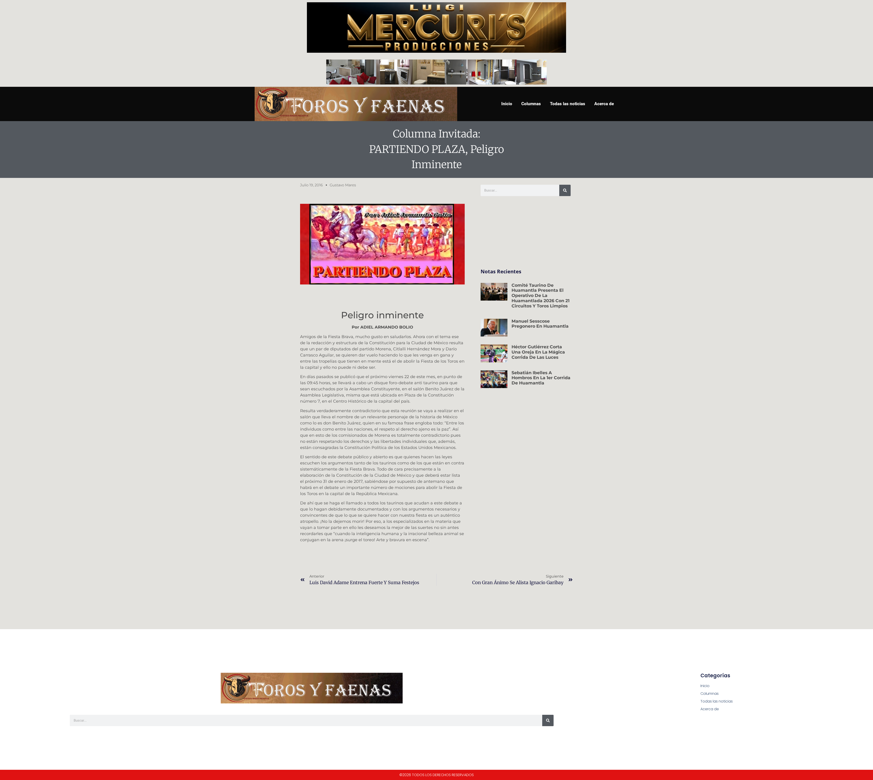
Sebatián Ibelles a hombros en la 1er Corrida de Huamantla (541, 378)
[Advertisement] (526, 232)
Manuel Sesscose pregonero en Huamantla (540, 324)
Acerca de (604, 103)
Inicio (506, 103)
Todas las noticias (567, 103)
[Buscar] (565, 190)
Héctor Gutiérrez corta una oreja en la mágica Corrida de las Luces (538, 352)
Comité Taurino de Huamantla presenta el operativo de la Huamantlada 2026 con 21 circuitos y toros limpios (540, 296)
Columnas (531, 103)
